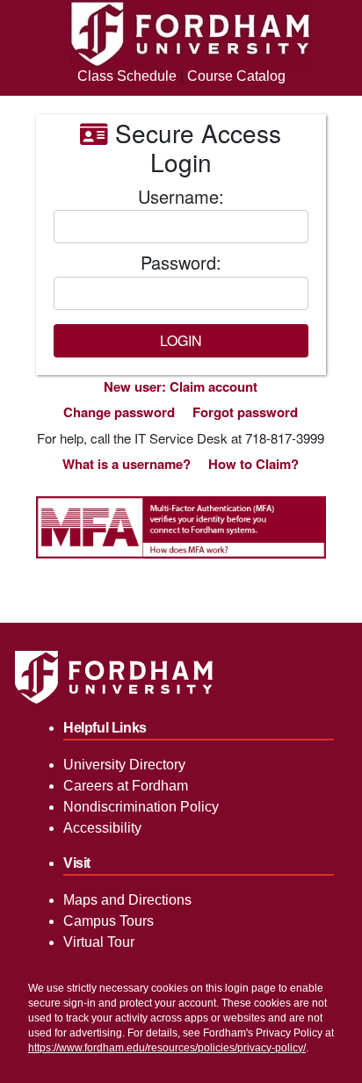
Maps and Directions (127, 899)
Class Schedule (127, 76)
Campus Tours (108, 920)
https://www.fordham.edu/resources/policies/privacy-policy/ (167, 1048)
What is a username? (126, 463)
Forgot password (245, 412)
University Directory (124, 764)
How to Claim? (253, 463)
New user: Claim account (180, 386)
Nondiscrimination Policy (141, 806)
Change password (119, 412)
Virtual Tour (98, 942)
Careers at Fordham (125, 785)
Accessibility (102, 827)
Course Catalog (236, 76)
